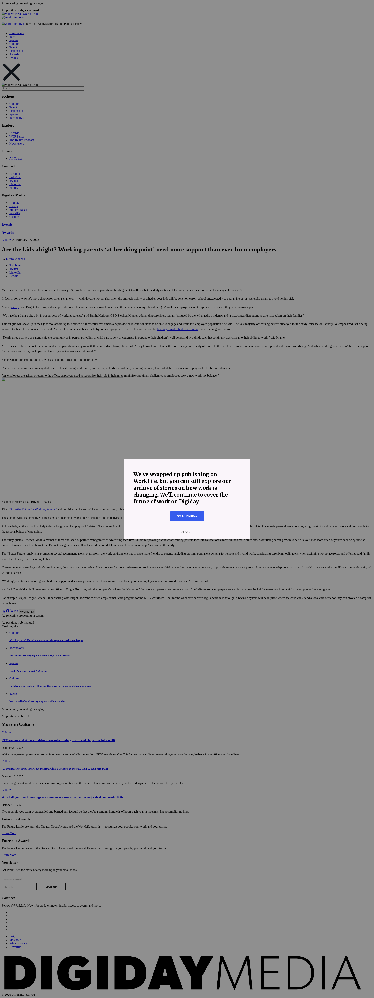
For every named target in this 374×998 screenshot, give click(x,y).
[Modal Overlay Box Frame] (187, 499)
